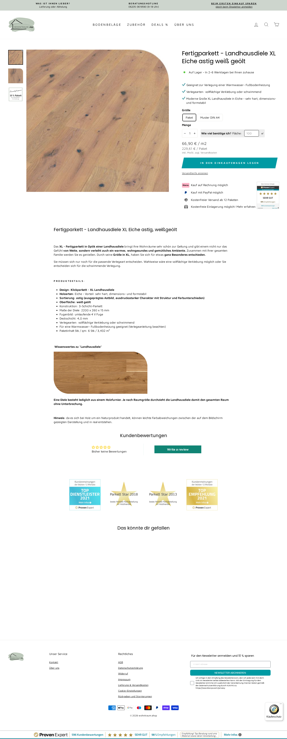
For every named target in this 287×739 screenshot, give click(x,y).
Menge (186, 125)
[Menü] (280, 704)
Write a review (178, 449)
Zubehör (136, 24)
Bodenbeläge (107, 24)
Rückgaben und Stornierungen (135, 696)
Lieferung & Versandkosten (133, 685)
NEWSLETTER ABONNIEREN (230, 673)
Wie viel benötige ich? (216, 133)
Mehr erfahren (246, 206)
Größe (186, 110)
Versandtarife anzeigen (195, 173)
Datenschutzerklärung (130, 667)
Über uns (184, 24)
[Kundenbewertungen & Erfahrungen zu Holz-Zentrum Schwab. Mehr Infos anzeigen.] (268, 196)
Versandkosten (209, 152)
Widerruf (123, 673)
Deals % (160, 24)
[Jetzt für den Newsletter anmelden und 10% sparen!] (97, 121)
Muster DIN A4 (210, 117)
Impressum (124, 679)
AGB (120, 662)
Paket (189, 117)
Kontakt (53, 662)
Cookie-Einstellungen (130, 690)
